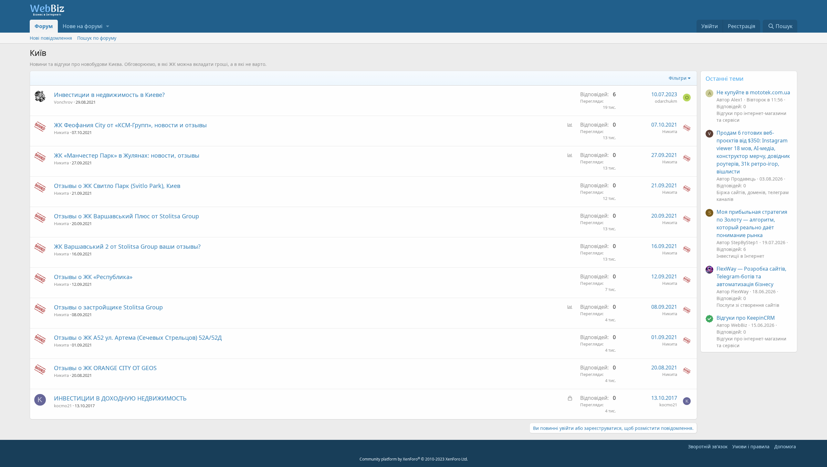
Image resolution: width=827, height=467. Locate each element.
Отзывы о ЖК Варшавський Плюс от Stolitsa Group (126, 216)
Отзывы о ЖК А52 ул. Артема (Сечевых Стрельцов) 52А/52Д (138, 337)
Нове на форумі (82, 26)
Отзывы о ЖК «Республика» (93, 277)
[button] (107, 26)
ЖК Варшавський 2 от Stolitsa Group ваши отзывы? (127, 246)
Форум (44, 26)
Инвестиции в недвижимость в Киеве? (109, 95)
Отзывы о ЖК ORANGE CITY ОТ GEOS (105, 368)
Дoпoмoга (785, 446)
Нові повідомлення (51, 38)
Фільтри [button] (677, 78)
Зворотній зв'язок (708, 446)
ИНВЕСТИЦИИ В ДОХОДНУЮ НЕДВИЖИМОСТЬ (120, 398)
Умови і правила (750, 446)
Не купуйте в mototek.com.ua (753, 92)
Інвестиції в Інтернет (740, 256)
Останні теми (725, 78)
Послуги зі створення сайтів (748, 305)
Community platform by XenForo (414, 459)
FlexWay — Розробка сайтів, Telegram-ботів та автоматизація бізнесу (751, 276)
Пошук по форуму (96, 38)
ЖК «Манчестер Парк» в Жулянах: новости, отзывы (126, 155)
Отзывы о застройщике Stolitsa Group (108, 307)
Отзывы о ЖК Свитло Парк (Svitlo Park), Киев (117, 186)
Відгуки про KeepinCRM (746, 317)
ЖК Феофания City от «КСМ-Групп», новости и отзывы (130, 125)
